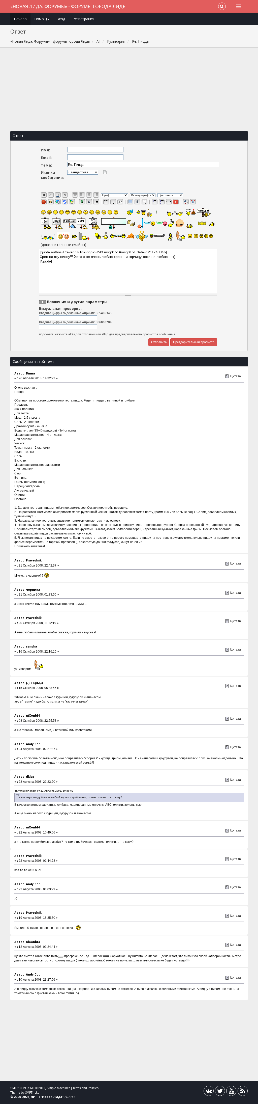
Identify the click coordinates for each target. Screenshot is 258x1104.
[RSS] (243, 1092)
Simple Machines (58, 1088)
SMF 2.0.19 (18, 1088)
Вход (60, 18)
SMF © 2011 (36, 1088)
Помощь (41, 18)
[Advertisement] (129, 89)
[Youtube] (231, 1092)
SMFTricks (32, 1092)
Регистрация (83, 18)
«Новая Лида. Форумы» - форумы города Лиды (68, 6)
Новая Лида (52, 1097)
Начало (20, 18)
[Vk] (209, 1092)
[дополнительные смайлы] (63, 244)
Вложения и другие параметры (77, 301)
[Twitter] (220, 1092)
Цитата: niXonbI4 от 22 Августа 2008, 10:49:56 (44, 790)
